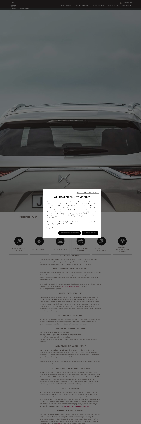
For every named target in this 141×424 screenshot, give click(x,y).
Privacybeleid (50, 228)
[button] (88, 192)
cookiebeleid (92, 222)
